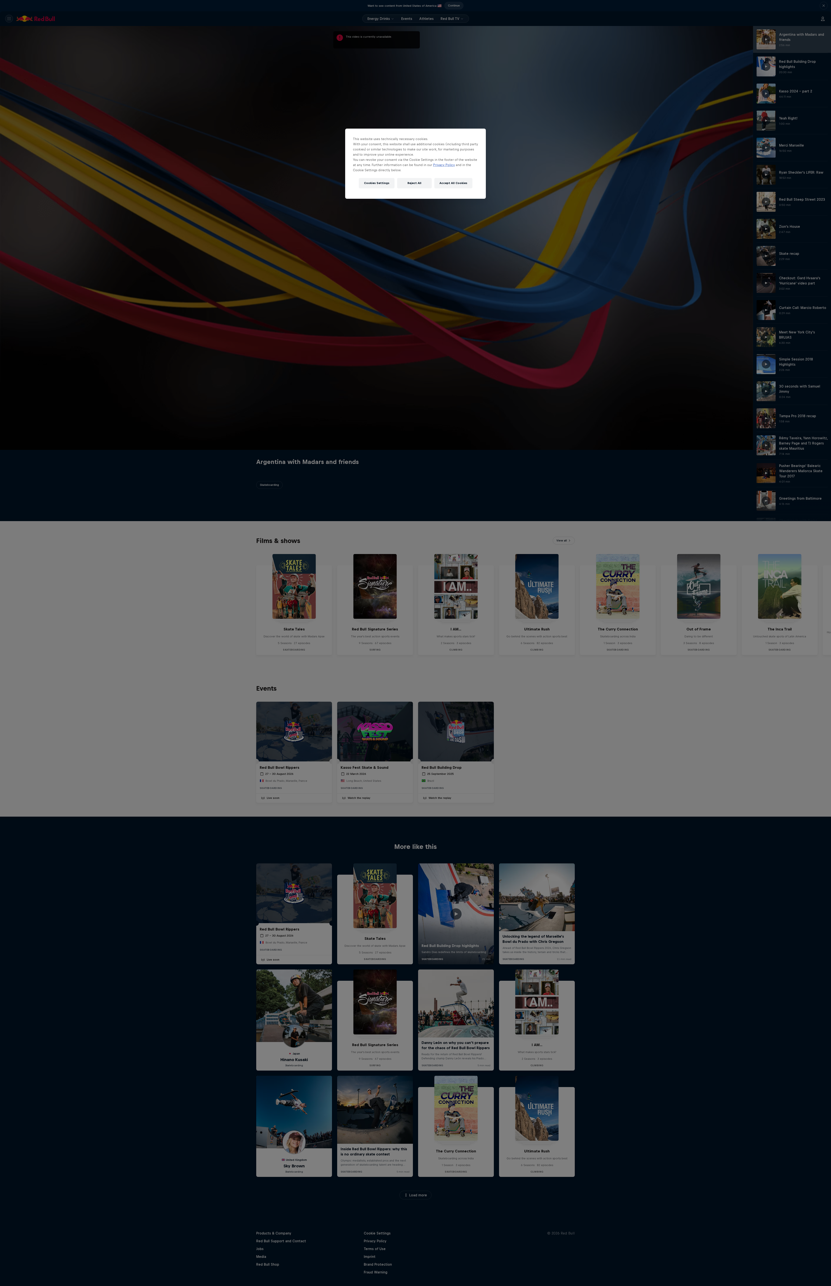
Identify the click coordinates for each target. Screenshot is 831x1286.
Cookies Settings (376, 183)
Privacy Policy (444, 165)
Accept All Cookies (453, 183)
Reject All (414, 183)
